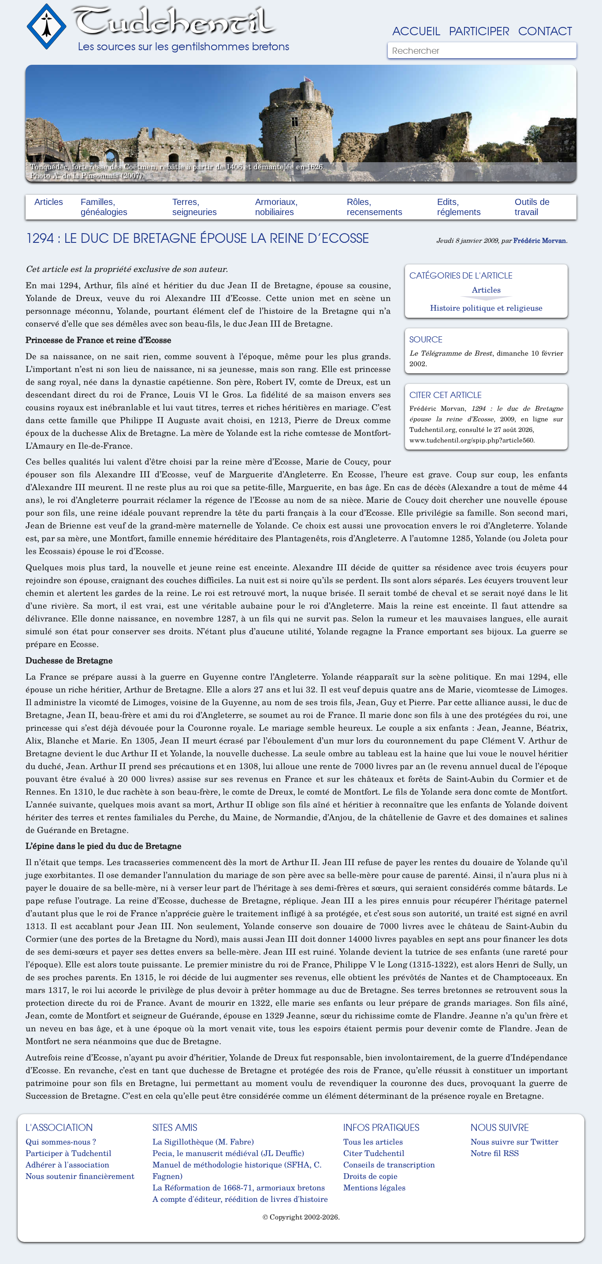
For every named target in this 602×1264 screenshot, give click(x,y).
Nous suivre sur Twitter (514, 1141)
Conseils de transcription (389, 1164)
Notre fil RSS (495, 1153)
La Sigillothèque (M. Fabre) (203, 1141)
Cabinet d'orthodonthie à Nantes (32, 1237)
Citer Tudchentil (374, 1153)
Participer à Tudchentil (68, 1153)
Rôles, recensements (374, 207)
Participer (479, 30)
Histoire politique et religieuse (486, 307)
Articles (48, 202)
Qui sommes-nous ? (61, 1141)
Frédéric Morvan (539, 240)
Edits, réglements (459, 207)
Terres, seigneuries (194, 207)
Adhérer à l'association (67, 1164)
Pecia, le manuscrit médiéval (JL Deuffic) (228, 1153)
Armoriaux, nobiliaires (276, 207)
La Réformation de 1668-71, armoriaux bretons (238, 1187)
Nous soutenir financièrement (80, 1176)
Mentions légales (374, 1187)
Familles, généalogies (104, 207)
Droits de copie (370, 1176)
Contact (545, 30)
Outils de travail (532, 207)
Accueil (416, 30)
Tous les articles (373, 1141)
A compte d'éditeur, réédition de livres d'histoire (240, 1199)
